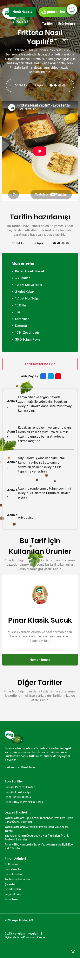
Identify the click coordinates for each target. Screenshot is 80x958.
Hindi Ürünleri (13, 889)
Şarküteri (10, 884)
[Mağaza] (57, 10)
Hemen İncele (40, 660)
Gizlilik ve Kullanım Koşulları (21, 933)
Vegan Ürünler (13, 894)
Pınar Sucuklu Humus (18, 797)
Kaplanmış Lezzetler (17, 879)
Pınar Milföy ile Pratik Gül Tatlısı (24, 802)
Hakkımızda (12, 767)
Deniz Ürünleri (13, 874)
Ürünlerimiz (66, 23)
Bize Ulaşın (28, 767)
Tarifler (47, 23)
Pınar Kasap (12, 899)
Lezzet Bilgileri (59, 39)
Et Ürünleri (11, 864)
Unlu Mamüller (13, 869)
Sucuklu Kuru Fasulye (18, 792)
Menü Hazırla (22, 12)
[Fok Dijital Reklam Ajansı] (73, 951)
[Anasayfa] (16, 27)
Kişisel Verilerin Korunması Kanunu (25, 937)
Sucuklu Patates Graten (20, 787)
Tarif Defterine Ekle (40, 364)
